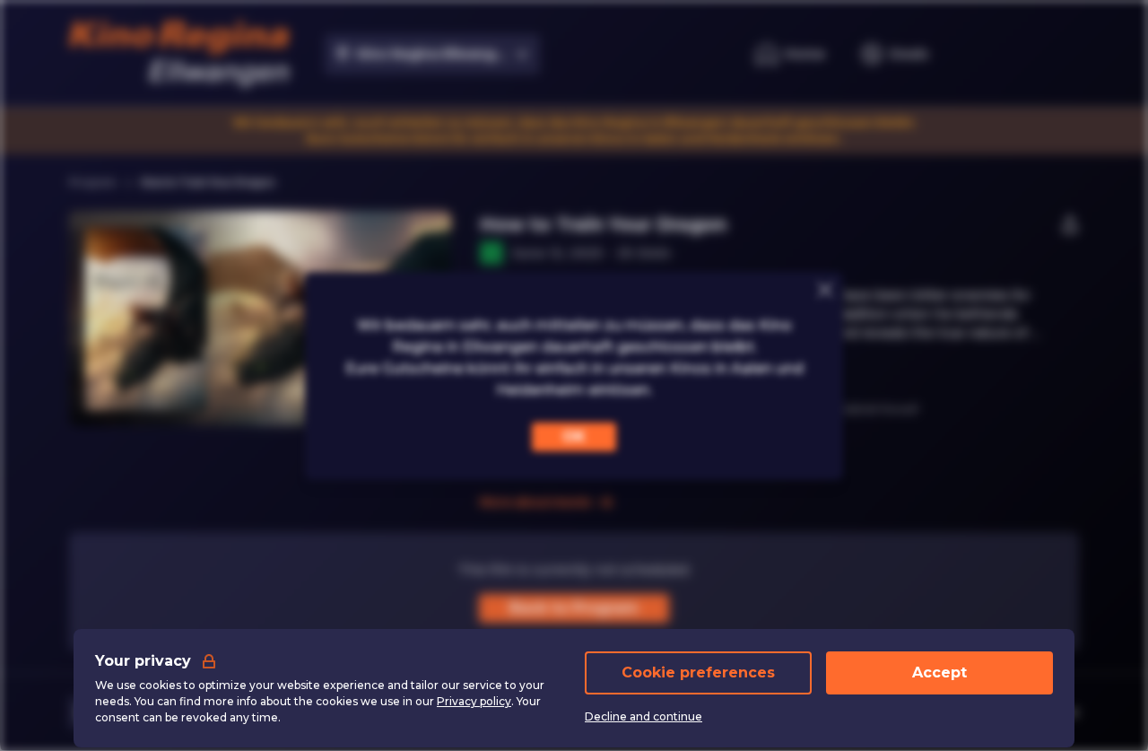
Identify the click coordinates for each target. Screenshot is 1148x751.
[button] (321, 318)
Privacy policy (474, 701)
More (497, 352)
